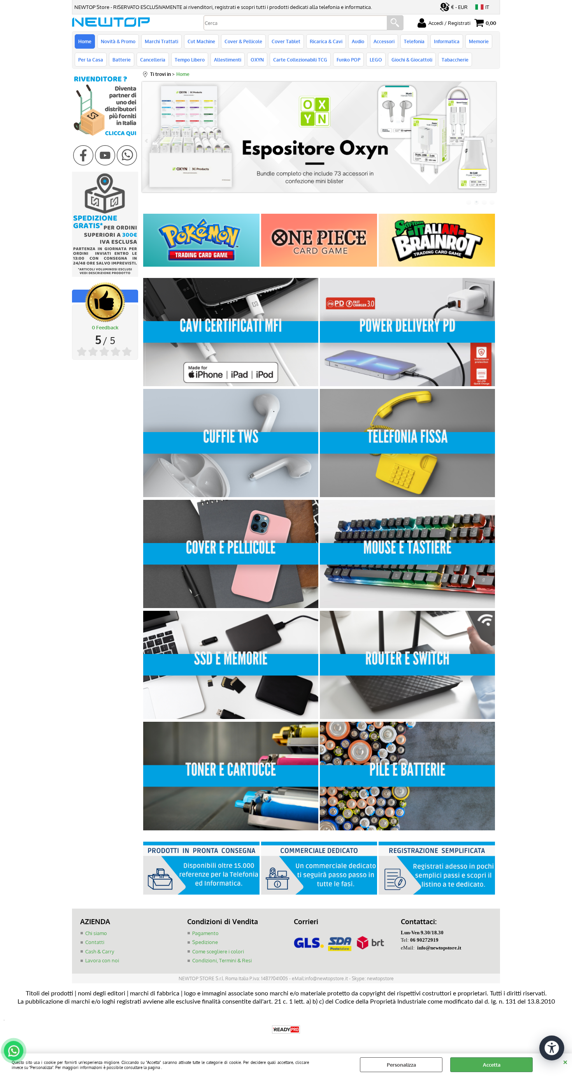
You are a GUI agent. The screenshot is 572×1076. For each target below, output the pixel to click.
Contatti (94, 942)
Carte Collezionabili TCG (300, 59)
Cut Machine (201, 41)
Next (491, 141)
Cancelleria (152, 59)
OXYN (257, 59)
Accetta (491, 1065)
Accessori (384, 41)
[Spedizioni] (105, 275)
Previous (147, 141)
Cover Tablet (286, 41)
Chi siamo (96, 933)
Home (84, 41)
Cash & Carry (99, 951)
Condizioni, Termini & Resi (222, 960)
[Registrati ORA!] (105, 137)
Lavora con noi (102, 960)
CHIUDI (565, 1061)
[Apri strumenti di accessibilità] (551, 1048)
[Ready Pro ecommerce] (286, 1029)
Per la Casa (90, 59)
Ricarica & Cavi (326, 41)
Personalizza (401, 1065)
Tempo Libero (190, 59)
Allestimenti (227, 59)
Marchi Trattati (161, 41)
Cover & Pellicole (243, 41)
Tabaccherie (455, 59)
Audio (358, 41)
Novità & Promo (118, 41)
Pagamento (205, 933)
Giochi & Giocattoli (411, 59)
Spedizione (205, 942)
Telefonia (414, 41)
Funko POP (348, 59)
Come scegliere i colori (218, 951)
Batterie (121, 59)
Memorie (479, 41)
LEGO (376, 59)
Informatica (447, 41)
